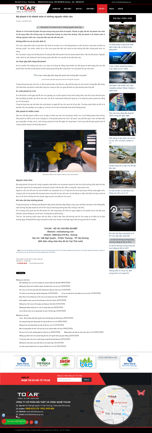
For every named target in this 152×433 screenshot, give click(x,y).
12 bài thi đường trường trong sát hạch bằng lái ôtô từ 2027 (122, 247)
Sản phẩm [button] (90, 9)
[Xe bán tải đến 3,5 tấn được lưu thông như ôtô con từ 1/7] (122, 179)
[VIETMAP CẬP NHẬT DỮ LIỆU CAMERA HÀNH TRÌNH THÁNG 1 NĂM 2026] (122, 77)
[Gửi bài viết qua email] (95, 21)
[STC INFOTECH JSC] (100, 356)
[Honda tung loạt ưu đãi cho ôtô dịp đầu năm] (122, 155)
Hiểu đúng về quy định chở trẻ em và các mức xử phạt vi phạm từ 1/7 (122, 140)
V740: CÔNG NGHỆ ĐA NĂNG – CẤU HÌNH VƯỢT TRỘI (121, 67)
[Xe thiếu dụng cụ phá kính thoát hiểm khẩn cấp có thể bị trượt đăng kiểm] (122, 33)
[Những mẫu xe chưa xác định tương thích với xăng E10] (122, 259)
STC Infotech (66, 430)
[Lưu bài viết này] (103, 21)
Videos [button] (111, 9)
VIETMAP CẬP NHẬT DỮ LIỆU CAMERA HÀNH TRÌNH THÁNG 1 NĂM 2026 (122, 88)
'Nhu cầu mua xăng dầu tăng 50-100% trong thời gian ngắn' (121, 114)
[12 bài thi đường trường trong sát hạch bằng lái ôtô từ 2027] (122, 241)
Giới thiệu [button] (67, 9)
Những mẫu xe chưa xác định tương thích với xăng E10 (120, 272)
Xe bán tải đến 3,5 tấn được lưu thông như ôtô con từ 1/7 (121, 192)
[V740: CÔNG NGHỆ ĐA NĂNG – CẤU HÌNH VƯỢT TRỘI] (122, 58)
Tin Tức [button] (101, 9)
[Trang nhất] (26, 9)
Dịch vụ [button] (79, 9)
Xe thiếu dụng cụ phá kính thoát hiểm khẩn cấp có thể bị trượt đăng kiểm (121, 47)
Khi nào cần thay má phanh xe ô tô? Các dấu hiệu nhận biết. (121, 234)
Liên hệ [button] (120, 9)
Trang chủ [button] (56, 9)
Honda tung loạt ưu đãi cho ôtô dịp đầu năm (122, 167)
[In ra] (99, 21)
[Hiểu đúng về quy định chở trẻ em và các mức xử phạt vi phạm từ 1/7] (122, 127)
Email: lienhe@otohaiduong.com (121, 2)
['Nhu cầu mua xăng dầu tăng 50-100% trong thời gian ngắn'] (122, 102)
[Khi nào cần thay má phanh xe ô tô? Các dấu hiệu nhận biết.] (122, 213)
